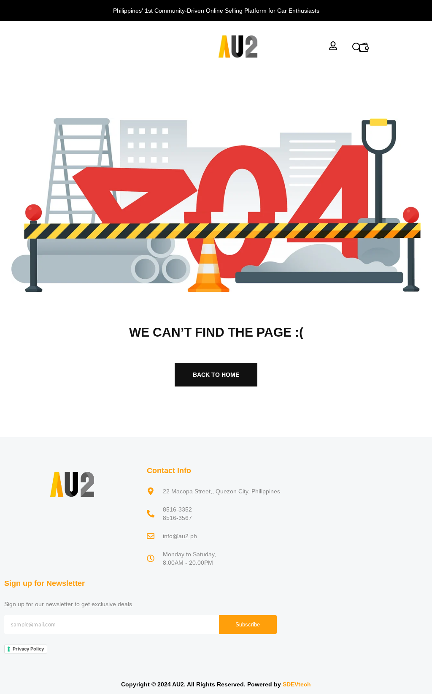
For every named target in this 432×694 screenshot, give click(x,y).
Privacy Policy (28, 649)
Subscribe (247, 624)
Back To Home (216, 374)
